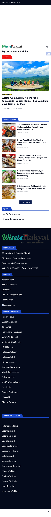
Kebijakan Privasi (9, 284)
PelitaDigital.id (8, 357)
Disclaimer (6, 289)
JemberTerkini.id (9, 461)
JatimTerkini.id (8, 431)
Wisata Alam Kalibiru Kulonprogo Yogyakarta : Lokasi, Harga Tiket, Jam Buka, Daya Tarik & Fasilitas (25, 100)
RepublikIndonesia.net (12, 332)
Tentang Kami (8, 279)
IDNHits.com (7, 347)
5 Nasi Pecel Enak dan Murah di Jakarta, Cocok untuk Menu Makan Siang (32, 142)
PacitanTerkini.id (9, 476)
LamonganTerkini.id (10, 491)
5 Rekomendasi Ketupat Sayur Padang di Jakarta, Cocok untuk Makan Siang (30, 173)
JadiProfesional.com (11, 382)
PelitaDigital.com (9, 352)
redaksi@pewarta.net (18, 263)
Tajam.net (6, 327)
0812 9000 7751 (14, 268)
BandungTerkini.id (10, 446)
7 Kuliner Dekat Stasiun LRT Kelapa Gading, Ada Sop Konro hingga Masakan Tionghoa (32, 126)
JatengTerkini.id (9, 436)
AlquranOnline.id (9, 402)
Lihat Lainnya (25, 202)
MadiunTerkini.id (9, 471)
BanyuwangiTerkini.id (11, 466)
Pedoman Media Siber (12, 294)
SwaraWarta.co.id (10, 337)
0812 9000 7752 (30, 268)
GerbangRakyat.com (11, 342)
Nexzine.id (6, 387)
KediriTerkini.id (8, 486)
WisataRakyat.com (10, 372)
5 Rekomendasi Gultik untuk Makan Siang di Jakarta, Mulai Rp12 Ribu (32, 187)
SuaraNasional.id (9, 322)
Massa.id (6, 397)
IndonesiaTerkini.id (10, 426)
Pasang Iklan (7, 300)
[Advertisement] (26, 24)
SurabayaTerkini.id (10, 451)
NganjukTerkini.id (9, 481)
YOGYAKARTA (7, 94)
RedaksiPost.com (10, 392)
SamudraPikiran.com (11, 367)
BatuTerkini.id (8, 456)
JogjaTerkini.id (8, 441)
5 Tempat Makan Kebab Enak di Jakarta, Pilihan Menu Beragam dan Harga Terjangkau (32, 157)
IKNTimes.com (8, 362)
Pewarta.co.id (8, 317)
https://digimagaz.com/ (13, 219)
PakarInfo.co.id (8, 377)
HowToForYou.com (11, 214)
